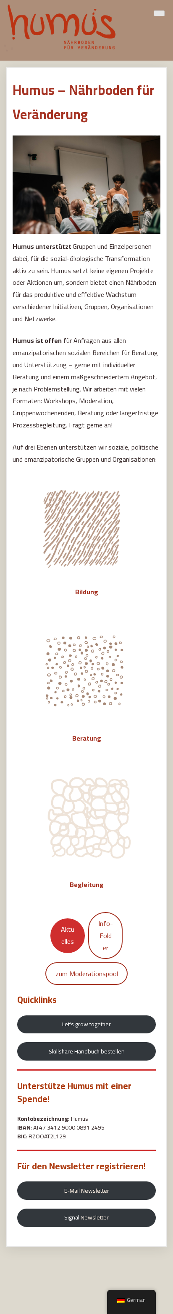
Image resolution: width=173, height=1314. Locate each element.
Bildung (86, 591)
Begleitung (87, 884)
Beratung (86, 738)
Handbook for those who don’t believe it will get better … (86, 1276)
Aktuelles (67, 935)
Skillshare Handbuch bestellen (87, 1051)
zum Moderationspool (86, 973)
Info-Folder (105, 935)
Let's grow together (86, 1024)
